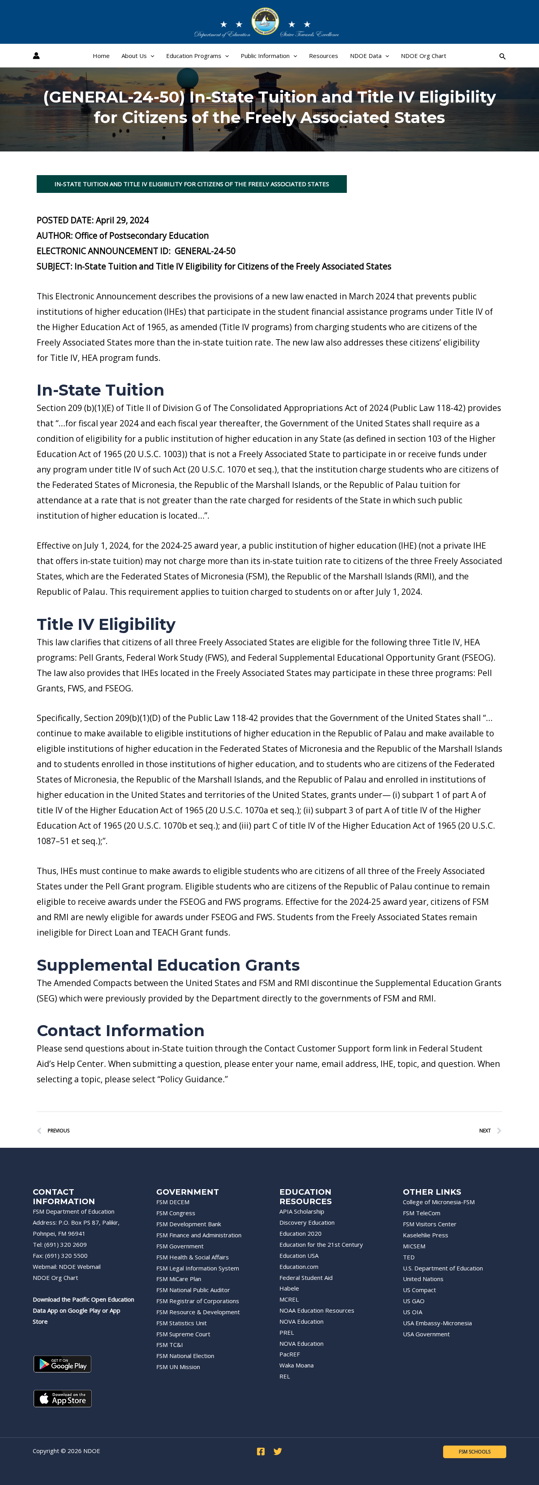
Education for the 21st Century (321, 1244)
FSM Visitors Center (430, 1224)
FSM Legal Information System (197, 1268)
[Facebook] (260, 1451)
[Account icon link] (36, 55)
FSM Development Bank (188, 1224)
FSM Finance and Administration (198, 1235)
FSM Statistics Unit (181, 1323)
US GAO (414, 1301)
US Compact (419, 1290)
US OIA (412, 1312)
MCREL (289, 1299)
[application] (150, 55)
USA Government (426, 1334)
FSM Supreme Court (183, 1334)
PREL (286, 1332)
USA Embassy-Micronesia (437, 1323)
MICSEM (414, 1246)
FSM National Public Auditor (193, 1290)
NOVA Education (301, 1321)
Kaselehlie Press (425, 1235)
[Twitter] (277, 1451)
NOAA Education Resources (316, 1310)
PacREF (289, 1354)
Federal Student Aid (306, 1277)
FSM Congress (175, 1213)
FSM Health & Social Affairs (192, 1257)
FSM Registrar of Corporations (197, 1301)
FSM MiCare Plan (178, 1279)
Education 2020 (300, 1233)
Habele (289, 1288)
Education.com (298, 1266)
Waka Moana (296, 1365)
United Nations (423, 1279)
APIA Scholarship (301, 1211)
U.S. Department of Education (443, 1268)
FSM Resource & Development (198, 1312)
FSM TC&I (169, 1345)
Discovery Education (307, 1222)
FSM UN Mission (178, 1367)
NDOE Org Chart (55, 1277)
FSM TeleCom (421, 1213)
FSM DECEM (172, 1202)
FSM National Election (185, 1356)
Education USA (298, 1255)
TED (409, 1257)
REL (284, 1376)
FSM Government (180, 1246)
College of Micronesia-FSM (439, 1202)
